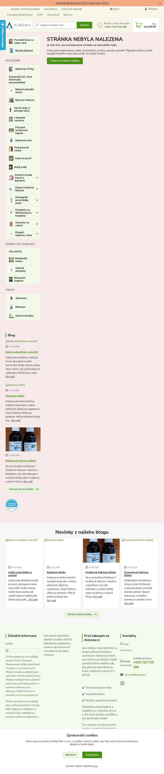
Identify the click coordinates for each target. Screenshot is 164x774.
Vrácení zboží (53, 14)
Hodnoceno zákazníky (72, 9)
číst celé (10, 376)
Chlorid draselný (20, 270)
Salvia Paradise (24, 315)
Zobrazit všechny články (21, 489)
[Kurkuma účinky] (15, 385)
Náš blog (68, 14)
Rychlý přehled (24, 50)
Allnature (21, 298)
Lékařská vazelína (19, 119)
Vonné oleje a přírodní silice (22, 109)
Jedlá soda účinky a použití (22, 352)
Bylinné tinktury (24, 100)
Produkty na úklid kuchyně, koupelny (23, 212)
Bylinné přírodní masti (24, 91)
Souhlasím (92, 755)
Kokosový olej (23, 140)
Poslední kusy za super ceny (24, 41)
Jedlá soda (20, 167)
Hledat (84, 25)
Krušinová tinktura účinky (21, 461)
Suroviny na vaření (22, 224)
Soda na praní (23, 158)
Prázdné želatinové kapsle (21, 130)
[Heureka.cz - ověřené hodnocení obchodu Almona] (12, 505)
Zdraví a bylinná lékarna (24, 189)
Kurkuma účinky (15, 396)
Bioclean (20, 307)
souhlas (67, 741)
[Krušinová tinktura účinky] (23, 440)
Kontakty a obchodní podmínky (25, 9)
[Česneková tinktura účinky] (140, 551)
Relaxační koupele (19, 279)
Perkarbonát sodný (21, 149)
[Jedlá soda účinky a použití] (21, 342)
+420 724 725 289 (115, 27)
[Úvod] (18, 25)
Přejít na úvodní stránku (64, 61)
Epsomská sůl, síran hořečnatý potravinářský (20, 79)
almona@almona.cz (135, 674)
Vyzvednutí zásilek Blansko (20, 14)
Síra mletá (15, 251)
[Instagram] (123, 684)
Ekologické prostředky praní (21, 200)
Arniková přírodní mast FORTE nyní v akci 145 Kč (82, 3)
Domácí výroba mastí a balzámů (23, 177)
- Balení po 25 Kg (24, 69)
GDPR (40, 14)
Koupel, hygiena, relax (23, 234)
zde (96, 766)
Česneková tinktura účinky (136, 574)
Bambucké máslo (21, 260)
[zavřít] (160, 3)
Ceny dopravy (50, 9)
